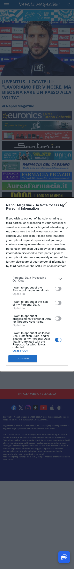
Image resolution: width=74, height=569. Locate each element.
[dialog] (37, 284)
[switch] (58, 289)
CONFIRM (23, 359)
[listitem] (37, 279)
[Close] (66, 205)
